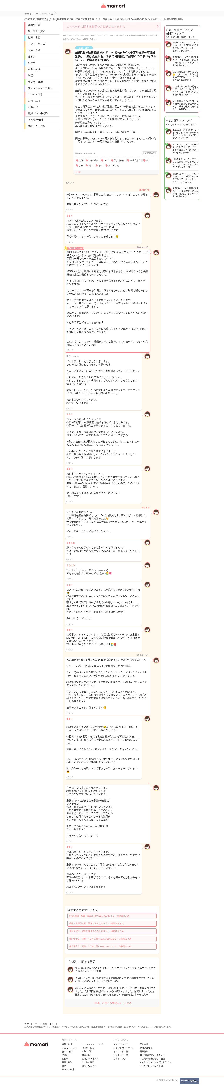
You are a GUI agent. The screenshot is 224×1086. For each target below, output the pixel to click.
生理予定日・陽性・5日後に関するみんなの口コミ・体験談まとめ (100, 946)
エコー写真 (113, 165)
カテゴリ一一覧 (120, 1055)
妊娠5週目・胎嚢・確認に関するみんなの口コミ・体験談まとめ (99, 916)
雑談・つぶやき (36, 126)
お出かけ (33, 107)
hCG (106, 160)
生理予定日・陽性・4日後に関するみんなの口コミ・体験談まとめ (100, 939)
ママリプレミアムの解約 (151, 1066)
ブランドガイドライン (123, 1048)
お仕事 (31, 62)
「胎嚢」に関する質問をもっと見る (112, 1003)
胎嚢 (81, 165)
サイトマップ (119, 1058)
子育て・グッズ (36, 43)
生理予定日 (135, 160)
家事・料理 (34, 69)
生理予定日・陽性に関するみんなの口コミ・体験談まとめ (96, 931)
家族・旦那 (34, 100)
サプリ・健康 (35, 81)
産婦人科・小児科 (38, 113)
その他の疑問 (35, 119)
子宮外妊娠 (119, 160)
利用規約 (144, 1051)
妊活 (30, 75)
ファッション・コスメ (40, 88)
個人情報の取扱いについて (152, 1055)
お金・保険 (34, 50)
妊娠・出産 (34, 37)
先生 (91, 165)
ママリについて (120, 1044)
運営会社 (144, 1044)
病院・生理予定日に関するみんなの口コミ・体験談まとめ (96, 923)
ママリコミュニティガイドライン (155, 1062)
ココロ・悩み (35, 94)
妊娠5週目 (93, 160)
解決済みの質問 (36, 31)
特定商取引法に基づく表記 (152, 1058)
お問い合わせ (146, 1048)
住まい (31, 56)
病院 (81, 160)
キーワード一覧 (120, 1051)
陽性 (101, 165)
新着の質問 (34, 25)
